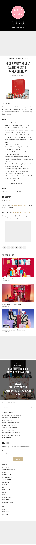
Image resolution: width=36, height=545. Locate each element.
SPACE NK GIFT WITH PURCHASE (11, 432)
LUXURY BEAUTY (7, 497)
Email (3, 451)
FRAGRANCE (5, 482)
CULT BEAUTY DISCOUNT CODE (11, 435)
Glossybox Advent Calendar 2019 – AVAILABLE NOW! (18, 390)
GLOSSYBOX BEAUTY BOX (9, 428)
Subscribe (18, 459)
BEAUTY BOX (5, 467)
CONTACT (5, 514)
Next (8, 200)
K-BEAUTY (5, 472)
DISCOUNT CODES (7, 502)
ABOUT (4, 509)
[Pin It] (12, 247)
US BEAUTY (5, 499)
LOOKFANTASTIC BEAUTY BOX (10, 423)
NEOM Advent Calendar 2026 (11, 304)
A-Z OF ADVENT (6, 480)
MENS (4, 492)
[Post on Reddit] (20, 247)
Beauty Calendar (20, 27)
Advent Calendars (12, 59)
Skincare (26, 59)
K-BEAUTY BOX (6, 438)
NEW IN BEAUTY (6, 474)
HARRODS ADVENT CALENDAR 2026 (12, 415)
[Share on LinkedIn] (16, 247)
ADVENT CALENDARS (8, 477)
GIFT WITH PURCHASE (8, 470)
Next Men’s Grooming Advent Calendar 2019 (18, 370)
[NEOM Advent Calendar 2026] (18, 293)
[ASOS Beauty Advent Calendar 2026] (18, 318)
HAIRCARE (5, 494)
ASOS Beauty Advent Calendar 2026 (13, 330)
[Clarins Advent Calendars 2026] (18, 267)
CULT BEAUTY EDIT (7, 420)
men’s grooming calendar (20, 205)
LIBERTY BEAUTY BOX (8, 425)
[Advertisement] (18, 43)
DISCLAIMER (5, 512)
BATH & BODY (6, 490)
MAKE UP (4, 484)
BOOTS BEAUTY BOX (8, 430)
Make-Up (20, 59)
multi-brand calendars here (22, 212)
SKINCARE (5, 487)
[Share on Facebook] (4, 247)
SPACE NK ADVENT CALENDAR (10, 418)
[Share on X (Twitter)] (8, 247)
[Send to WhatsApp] (24, 247)
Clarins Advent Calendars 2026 (12, 279)
